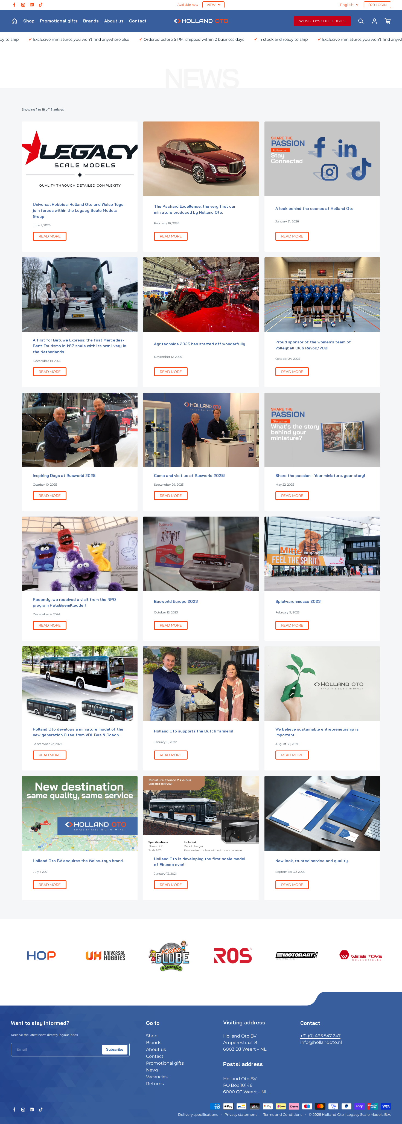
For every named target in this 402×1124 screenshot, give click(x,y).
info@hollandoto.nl (321, 1042)
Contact (138, 21)
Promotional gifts (59, 21)
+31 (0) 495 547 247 (320, 1035)
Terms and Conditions (282, 1115)
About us (114, 21)
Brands (91, 21)
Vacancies (157, 1076)
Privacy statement (241, 1115)
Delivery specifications (198, 1115)
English (347, 5)
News (152, 1070)
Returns (155, 1083)
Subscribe (114, 1049)
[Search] (361, 21)
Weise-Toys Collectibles (322, 21)
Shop (28, 21)
